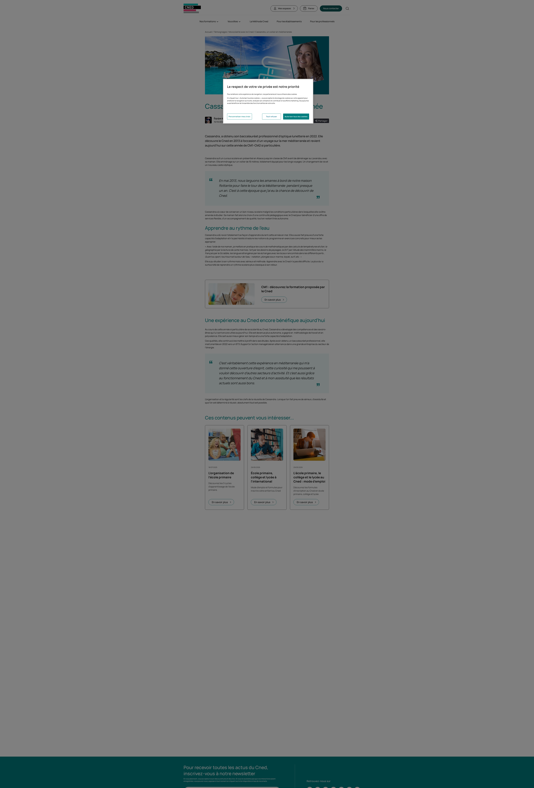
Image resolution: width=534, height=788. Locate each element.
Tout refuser (271, 116)
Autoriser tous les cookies (296, 116)
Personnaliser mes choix (239, 116)
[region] (268, 101)
